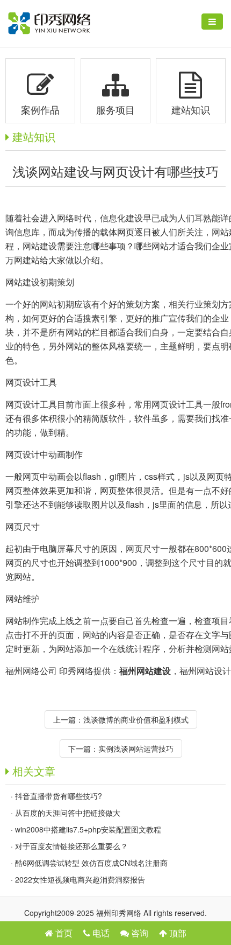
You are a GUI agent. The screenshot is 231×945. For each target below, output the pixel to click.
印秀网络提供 (85, 670)
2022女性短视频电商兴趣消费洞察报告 (80, 879)
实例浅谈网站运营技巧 (136, 748)
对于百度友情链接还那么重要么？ (71, 846)
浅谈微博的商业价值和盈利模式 (136, 719)
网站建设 (22, 282)
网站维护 (22, 598)
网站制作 (22, 620)
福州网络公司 (31, 670)
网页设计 (22, 382)
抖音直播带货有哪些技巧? (58, 795)
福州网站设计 (205, 670)
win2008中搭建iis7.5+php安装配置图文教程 (88, 829)
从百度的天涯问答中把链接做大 (67, 812)
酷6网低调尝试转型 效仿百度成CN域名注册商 (91, 862)
